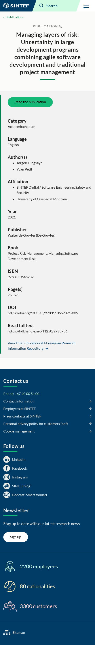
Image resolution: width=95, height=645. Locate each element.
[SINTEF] (16, 5)
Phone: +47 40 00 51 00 (21, 393)
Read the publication (30, 102)
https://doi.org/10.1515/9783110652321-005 (43, 313)
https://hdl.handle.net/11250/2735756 (37, 331)
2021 (12, 217)
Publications (15, 17)
